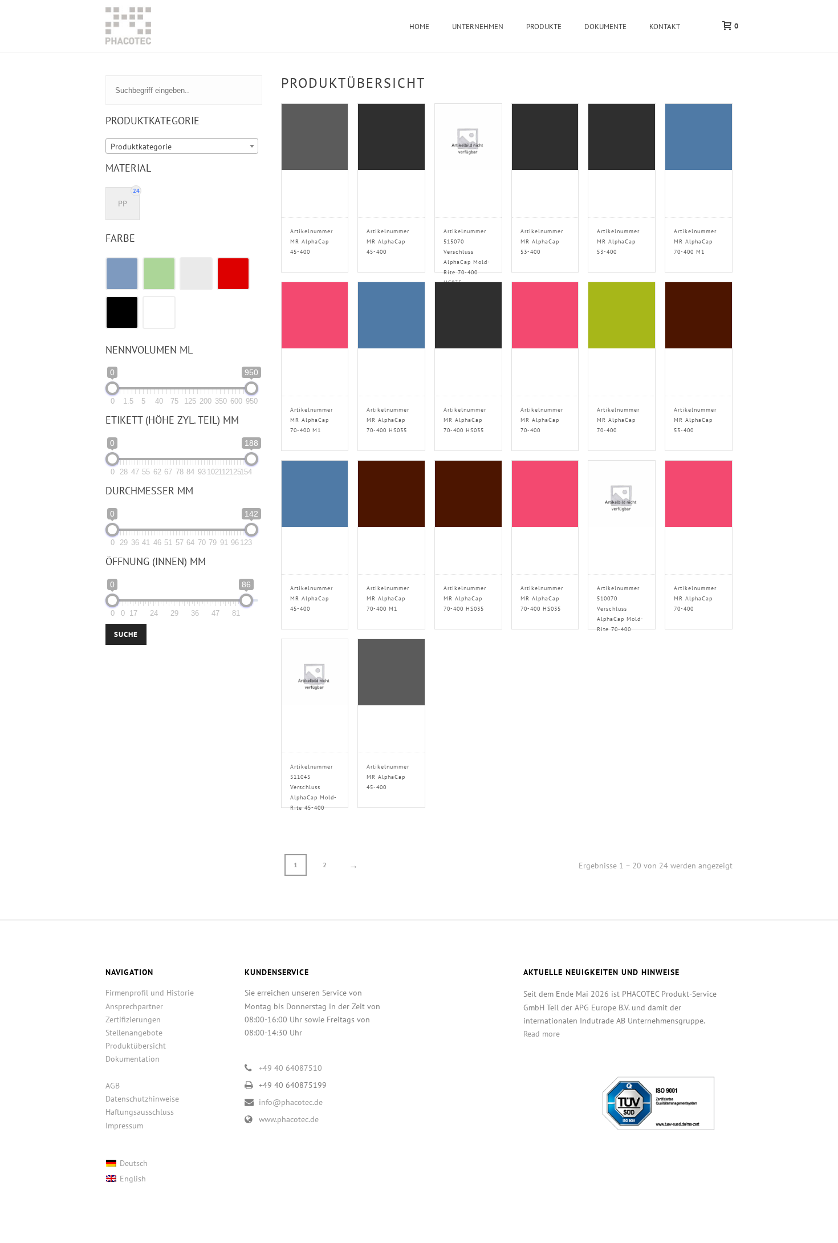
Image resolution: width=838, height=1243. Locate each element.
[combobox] (181, 146)
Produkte (544, 26)
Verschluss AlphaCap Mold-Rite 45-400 (313, 787)
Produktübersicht (135, 1046)
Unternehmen (477, 26)
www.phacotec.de (289, 1119)
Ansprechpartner (134, 1006)
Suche (126, 634)
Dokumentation (132, 1059)
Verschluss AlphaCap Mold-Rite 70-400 (620, 608)
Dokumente (605, 26)
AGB (112, 1085)
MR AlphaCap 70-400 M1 (695, 241)
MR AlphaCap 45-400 (311, 241)
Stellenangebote (133, 1032)
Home (419, 26)
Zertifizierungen (133, 1019)
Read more (541, 1034)
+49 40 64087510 (290, 1068)
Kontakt (664, 26)
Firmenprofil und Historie (149, 993)
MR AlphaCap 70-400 (541, 420)
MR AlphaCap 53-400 (541, 241)
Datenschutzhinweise (142, 1099)
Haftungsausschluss (139, 1112)
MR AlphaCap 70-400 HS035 (388, 420)
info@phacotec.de (291, 1102)
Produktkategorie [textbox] (141, 146)
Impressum (124, 1125)
